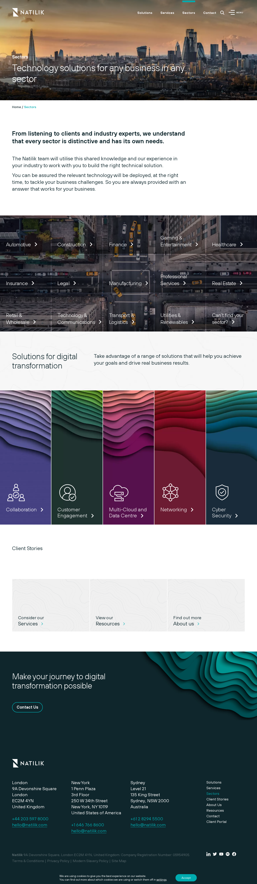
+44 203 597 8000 (30, 818)
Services (167, 12)
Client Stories (217, 799)
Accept (186, 877)
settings (161, 879)
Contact (209, 12)
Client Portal (216, 822)
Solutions (144, 12)
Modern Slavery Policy (90, 861)
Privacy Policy (58, 861)
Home (16, 107)
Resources (215, 810)
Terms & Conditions (28, 861)
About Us (214, 805)
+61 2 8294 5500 (147, 818)
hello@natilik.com (29, 824)
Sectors (188, 12)
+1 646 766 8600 (87, 824)
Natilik (28, 760)
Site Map (119, 861)
